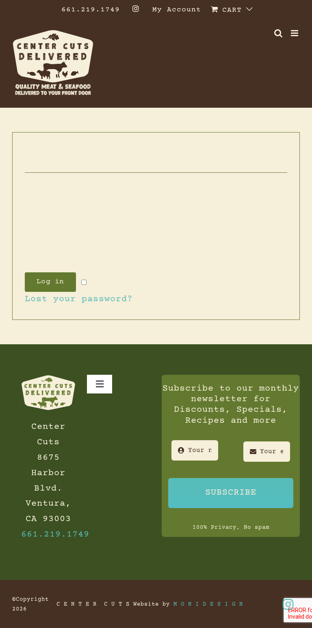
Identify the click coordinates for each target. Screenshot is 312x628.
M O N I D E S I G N (208, 604)
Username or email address (101, 192)
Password (53, 236)
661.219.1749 (55, 535)
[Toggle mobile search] (278, 33)
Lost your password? (79, 299)
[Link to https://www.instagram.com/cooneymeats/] (288, 604)
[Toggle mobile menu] (295, 33)
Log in (50, 282)
